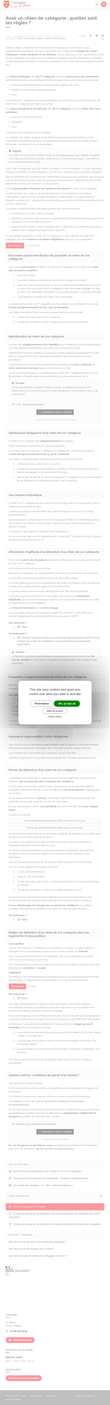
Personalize (42, 703)
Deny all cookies (55, 711)
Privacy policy (55, 716)
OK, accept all (66, 703)
